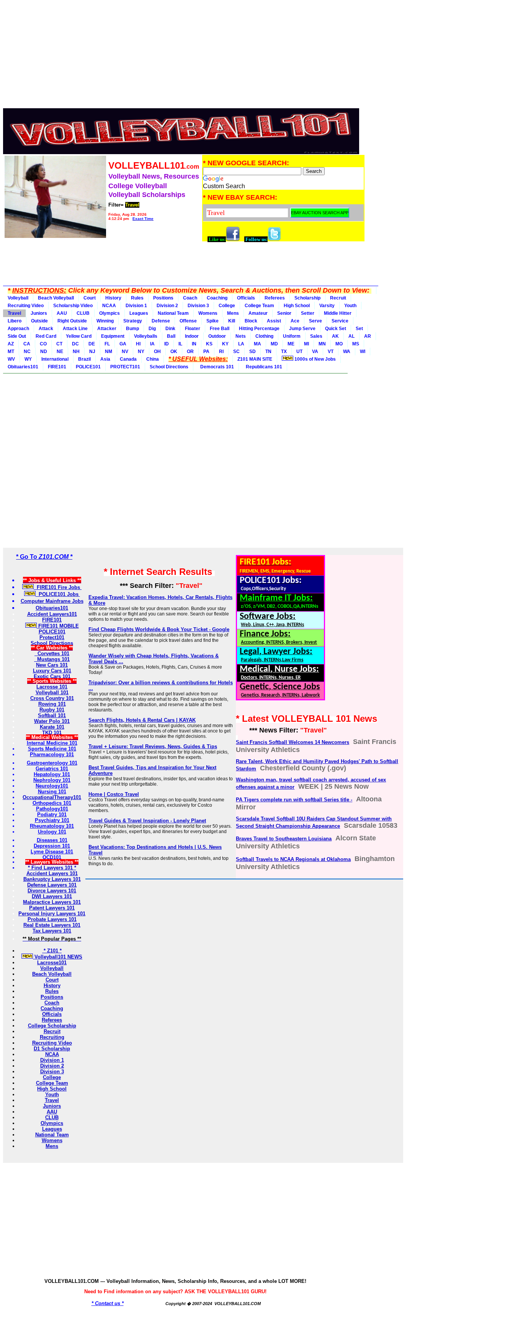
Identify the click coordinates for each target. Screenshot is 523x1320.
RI (221, 351)
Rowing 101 (52, 704)
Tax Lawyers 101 (52, 931)
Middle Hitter (337, 313)
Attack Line (75, 328)
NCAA (109, 305)
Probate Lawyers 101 (52, 919)
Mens (233, 313)
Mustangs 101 (52, 659)
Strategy (132, 321)
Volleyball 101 (52, 692)
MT (11, 351)
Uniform (292, 336)
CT (59, 344)
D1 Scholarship (52, 1048)
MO (339, 344)
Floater (192, 328)
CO (43, 344)
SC (236, 351)
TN (268, 351)
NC (27, 351)
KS (209, 344)
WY (28, 359)
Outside (39, 321)
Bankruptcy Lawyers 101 (52, 879)
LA (241, 344)
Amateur (258, 313)
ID (166, 344)
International (55, 359)
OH (157, 351)
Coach (190, 298)
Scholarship (307, 298)
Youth (350, 305)
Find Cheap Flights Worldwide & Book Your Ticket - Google (158, 629)
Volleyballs (145, 336)
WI (362, 351)
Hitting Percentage (259, 328)
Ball (171, 336)
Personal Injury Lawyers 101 (51, 913)
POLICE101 (88, 366)
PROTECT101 (125, 366)
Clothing (264, 336)
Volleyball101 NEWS (57, 957)
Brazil (84, 359)
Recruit (338, 298)
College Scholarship (52, 1026)
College (227, 305)
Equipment (112, 336)
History (113, 298)
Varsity (327, 305)
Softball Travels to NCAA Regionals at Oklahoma (293, 859)
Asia (105, 359)
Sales (316, 336)
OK (173, 351)
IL (180, 344)
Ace (295, 321)
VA (315, 351)
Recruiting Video (26, 305)
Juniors (39, 313)
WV (11, 359)
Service (340, 321)
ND (43, 351)
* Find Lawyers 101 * (52, 868)
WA (346, 351)
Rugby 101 (51, 710)
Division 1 (136, 305)
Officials (246, 298)
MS (355, 344)
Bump (132, 328)
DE (91, 344)
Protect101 (51, 637)
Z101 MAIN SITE (254, 359)
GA (122, 344)
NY (141, 351)
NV (125, 351)
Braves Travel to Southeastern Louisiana (284, 838)
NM (108, 351)
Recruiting (52, 1037)
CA (26, 344)
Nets (240, 336)
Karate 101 (52, 727)
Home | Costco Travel (113, 794)
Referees (275, 298)
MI (306, 344)
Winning (105, 321)
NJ (92, 351)
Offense (188, 321)
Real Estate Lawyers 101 (51, 925)
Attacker (106, 328)
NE (60, 351)
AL (351, 336)
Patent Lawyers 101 (52, 908)
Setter (307, 313)
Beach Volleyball (56, 298)
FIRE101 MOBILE (58, 626)
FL (107, 344)
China (152, 359)
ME (291, 344)
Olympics (109, 313)
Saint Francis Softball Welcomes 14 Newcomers (292, 742)
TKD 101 (52, 733)
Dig (152, 328)
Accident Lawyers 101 (52, 873)
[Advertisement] (184, 56)
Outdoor (217, 336)
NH (76, 351)
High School (297, 305)
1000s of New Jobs (314, 359)
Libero (14, 321)
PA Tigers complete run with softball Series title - (294, 799)
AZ (11, 344)
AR (367, 336)
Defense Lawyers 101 (52, 885)
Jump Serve (302, 328)
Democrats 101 (216, 366)
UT (299, 351)
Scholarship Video (73, 305)
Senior (284, 313)
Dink (170, 328)
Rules (137, 298)
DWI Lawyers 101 (52, 896)
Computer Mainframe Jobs (52, 601)
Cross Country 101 (52, 698)
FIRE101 (57, 366)
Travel (14, 313)
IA (152, 344)
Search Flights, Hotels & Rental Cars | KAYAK (142, 720)
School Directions (169, 366)
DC (75, 344)
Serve (315, 321)
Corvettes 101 (51, 653)
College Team (259, 305)
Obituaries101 (23, 366)
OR (190, 351)
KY (225, 344)
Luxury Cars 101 (52, 671)
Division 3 (198, 305)
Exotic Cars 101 (52, 676)
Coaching (217, 298)
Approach (18, 328)
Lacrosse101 (52, 962)
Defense (161, 321)
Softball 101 (52, 715)
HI (138, 344)
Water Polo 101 (52, 721)
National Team (173, 313)
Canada (128, 359)
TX (284, 351)
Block (251, 321)
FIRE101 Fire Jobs (58, 587)
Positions (163, 298)
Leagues (138, 313)
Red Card (46, 336)
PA (206, 351)
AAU (62, 313)
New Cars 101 (52, 665)
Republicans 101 (263, 366)
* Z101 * (52, 951)
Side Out (17, 336)
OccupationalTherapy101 (52, 797)
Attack (46, 328)
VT (330, 351)
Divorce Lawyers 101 (52, 891)
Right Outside (72, 321)
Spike (212, 321)
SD (252, 351)
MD (274, 344)
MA (257, 344)
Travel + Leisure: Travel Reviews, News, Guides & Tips (152, 746)
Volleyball (18, 298)
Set (359, 328)
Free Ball (219, 328)
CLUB (83, 313)
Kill (231, 321)
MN (322, 344)
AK (335, 336)
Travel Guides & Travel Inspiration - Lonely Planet (147, 821)
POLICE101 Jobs (58, 594)
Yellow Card (79, 336)
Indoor (192, 336)
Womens (207, 313)
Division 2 (167, 305)
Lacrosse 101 (51, 687)
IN (194, 344)
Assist (274, 321)
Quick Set (335, 328)
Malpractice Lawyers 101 (52, 902)
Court (89, 298)
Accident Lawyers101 (52, 614)
